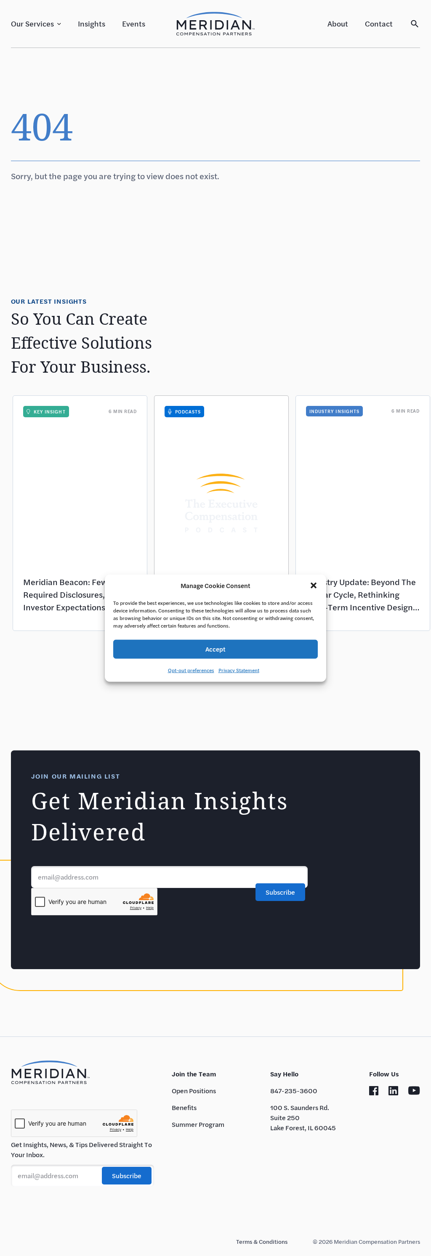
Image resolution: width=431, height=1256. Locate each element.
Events (133, 24)
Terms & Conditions (261, 1241)
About (337, 24)
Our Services (32, 24)
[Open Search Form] (415, 24)
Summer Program (198, 1124)
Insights (91, 24)
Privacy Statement (238, 669)
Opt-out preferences (191, 669)
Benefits (184, 1107)
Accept (215, 649)
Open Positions (194, 1090)
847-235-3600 (293, 1090)
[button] (313, 585)
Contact (379, 24)
